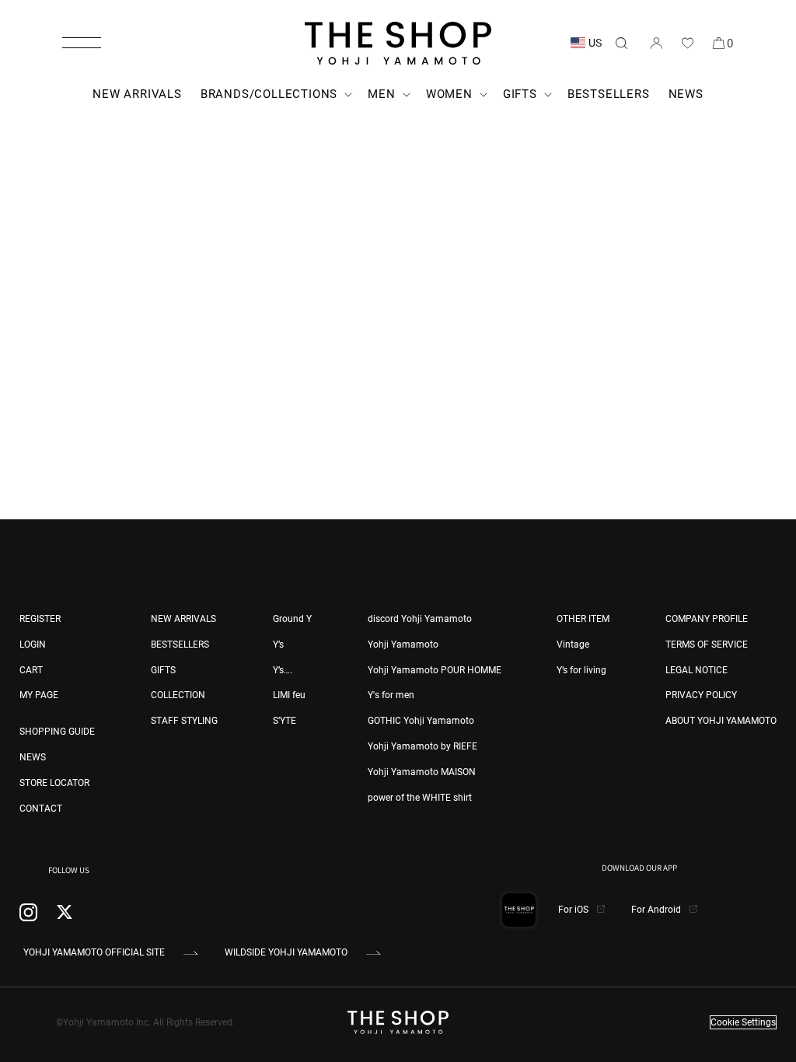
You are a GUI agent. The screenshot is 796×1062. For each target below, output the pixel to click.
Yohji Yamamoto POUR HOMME (434, 670)
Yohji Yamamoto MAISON (422, 772)
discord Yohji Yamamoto (420, 618)
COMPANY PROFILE (706, 618)
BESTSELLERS (180, 644)
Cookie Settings (743, 1022)
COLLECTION (178, 695)
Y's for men (391, 695)
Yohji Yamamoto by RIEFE (422, 746)
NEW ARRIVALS (183, 618)
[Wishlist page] (687, 43)
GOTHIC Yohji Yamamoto (421, 720)
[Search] (621, 43)
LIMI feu (289, 695)
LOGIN (32, 644)
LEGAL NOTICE (696, 670)
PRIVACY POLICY (701, 695)
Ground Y (292, 618)
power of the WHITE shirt (420, 797)
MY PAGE (38, 695)
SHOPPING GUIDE (57, 731)
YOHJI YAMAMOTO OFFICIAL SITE (94, 952)
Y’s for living (581, 670)
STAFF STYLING (184, 720)
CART (31, 670)
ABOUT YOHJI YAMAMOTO (721, 720)
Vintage (573, 644)
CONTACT (40, 808)
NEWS (32, 757)
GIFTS (163, 670)
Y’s (278, 644)
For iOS (574, 909)
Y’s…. (282, 670)
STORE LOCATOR (54, 782)
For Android (657, 909)
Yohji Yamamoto (403, 644)
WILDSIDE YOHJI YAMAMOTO (286, 952)
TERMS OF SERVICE (706, 644)
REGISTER (40, 618)
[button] (81, 43)
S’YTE (284, 720)
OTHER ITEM (583, 618)
